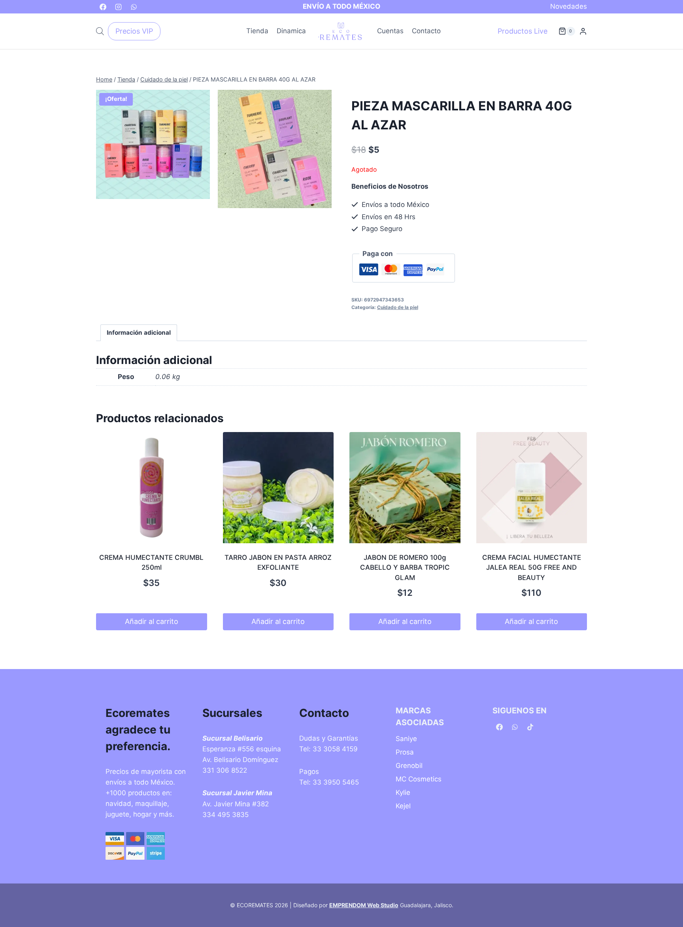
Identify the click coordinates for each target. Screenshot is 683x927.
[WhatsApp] (133, 6)
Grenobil (409, 766)
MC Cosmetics (418, 779)
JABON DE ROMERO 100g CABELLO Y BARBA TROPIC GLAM (405, 568)
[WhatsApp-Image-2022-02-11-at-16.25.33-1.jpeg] (153, 144)
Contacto (426, 31)
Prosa (405, 752)
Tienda (257, 31)
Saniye (406, 739)
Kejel (403, 806)
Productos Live (522, 31)
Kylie (403, 792)
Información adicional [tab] (139, 332)
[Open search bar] (100, 31)
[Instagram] (118, 6)
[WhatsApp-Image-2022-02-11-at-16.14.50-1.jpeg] (275, 149)
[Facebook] (102, 6)
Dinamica (291, 31)
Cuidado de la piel (397, 307)
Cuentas (390, 31)
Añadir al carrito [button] (151, 621)
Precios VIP (134, 31)
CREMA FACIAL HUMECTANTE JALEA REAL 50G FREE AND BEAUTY (531, 568)
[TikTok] (530, 727)
